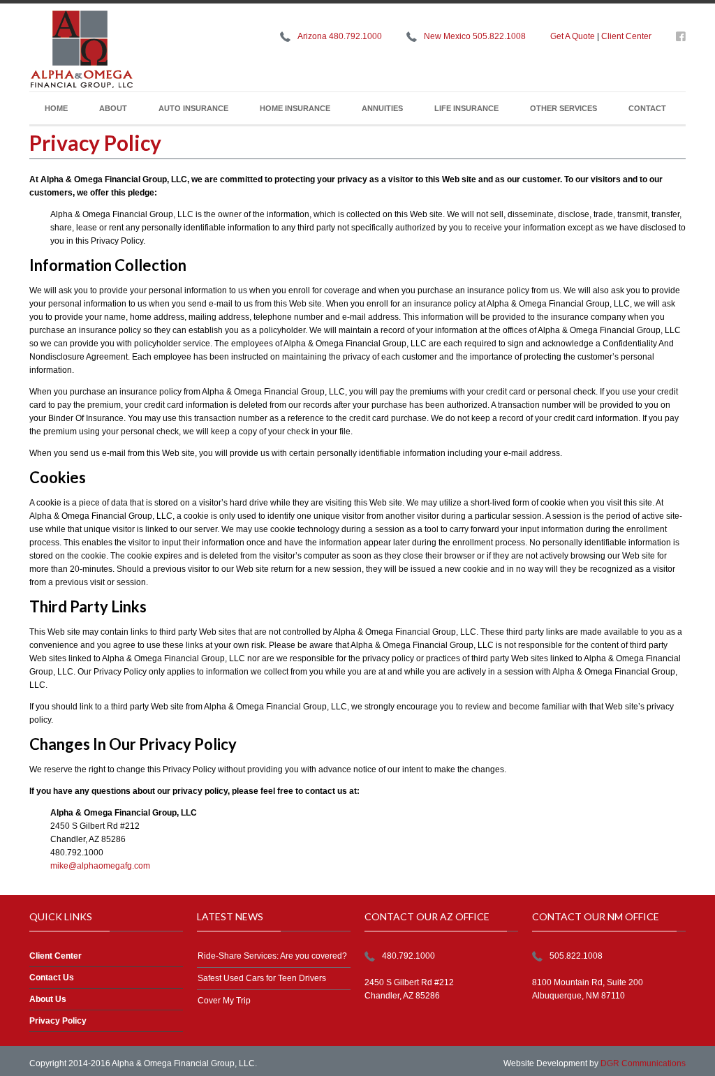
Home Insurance (295, 108)
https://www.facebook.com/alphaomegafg (681, 39)
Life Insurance (466, 108)
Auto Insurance (193, 108)
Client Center (626, 36)
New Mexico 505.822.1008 (475, 36)
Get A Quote (572, 36)
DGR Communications (643, 1063)
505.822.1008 (576, 956)
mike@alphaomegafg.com (100, 866)
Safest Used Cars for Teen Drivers (262, 978)
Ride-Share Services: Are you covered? (272, 956)
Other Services (563, 108)
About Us (47, 999)
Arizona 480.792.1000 (339, 36)
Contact (647, 108)
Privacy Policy (58, 1021)
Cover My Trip (224, 1000)
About (113, 108)
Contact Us (51, 977)
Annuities (382, 108)
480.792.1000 (408, 956)
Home (56, 108)
